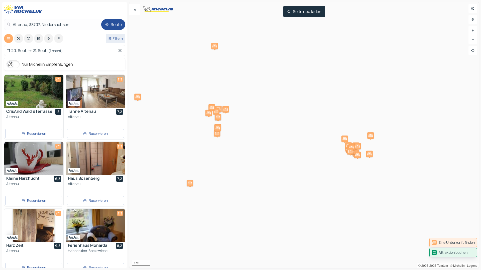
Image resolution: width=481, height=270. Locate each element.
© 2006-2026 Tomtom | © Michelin (441, 265)
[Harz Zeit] (33, 225)
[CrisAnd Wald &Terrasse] (33, 91)
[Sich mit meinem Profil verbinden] (472, 8)
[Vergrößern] (472, 30)
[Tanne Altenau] (95, 91)
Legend (472, 265)
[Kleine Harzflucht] (33, 158)
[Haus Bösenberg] (95, 158)
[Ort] (472, 50)
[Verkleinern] (472, 39)
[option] (8, 38)
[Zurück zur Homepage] (24, 9)
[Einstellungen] (472, 19)
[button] (214, 46)
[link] (453, 242)
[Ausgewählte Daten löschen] (121, 50)
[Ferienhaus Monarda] (95, 225)
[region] (304, 135)
